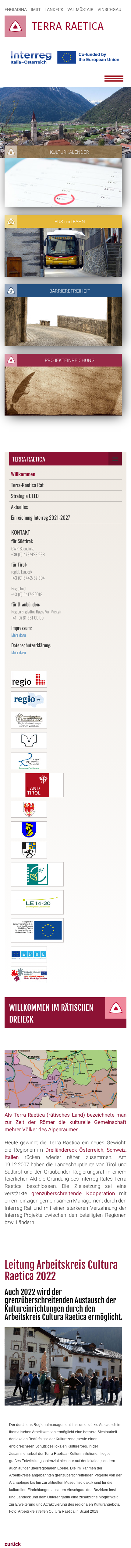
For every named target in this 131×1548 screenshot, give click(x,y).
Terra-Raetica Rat (27, 485)
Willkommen (23, 474)
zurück (13, 1544)
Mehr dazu (18, 635)
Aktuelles (19, 507)
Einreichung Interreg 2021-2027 (40, 517)
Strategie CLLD (25, 496)
